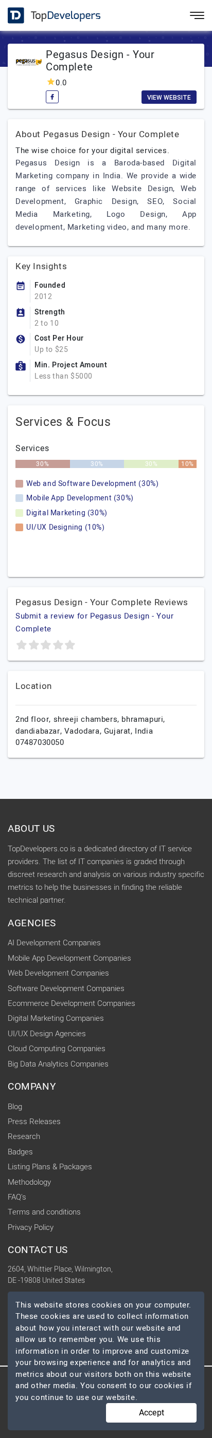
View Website (169, 97)
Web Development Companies (58, 973)
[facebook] (52, 96)
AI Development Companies (54, 942)
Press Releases (34, 1121)
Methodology (29, 1182)
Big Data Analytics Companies (58, 1064)
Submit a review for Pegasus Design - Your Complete (94, 622)
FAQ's (17, 1197)
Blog (15, 1106)
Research (24, 1136)
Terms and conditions (44, 1212)
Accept (151, 1413)
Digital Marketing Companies (56, 1018)
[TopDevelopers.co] (46, 16)
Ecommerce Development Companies (71, 1003)
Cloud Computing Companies (56, 1048)
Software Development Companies (66, 988)
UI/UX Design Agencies (47, 1033)
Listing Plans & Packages (50, 1166)
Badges (20, 1151)
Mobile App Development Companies (69, 958)
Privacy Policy (31, 1227)
